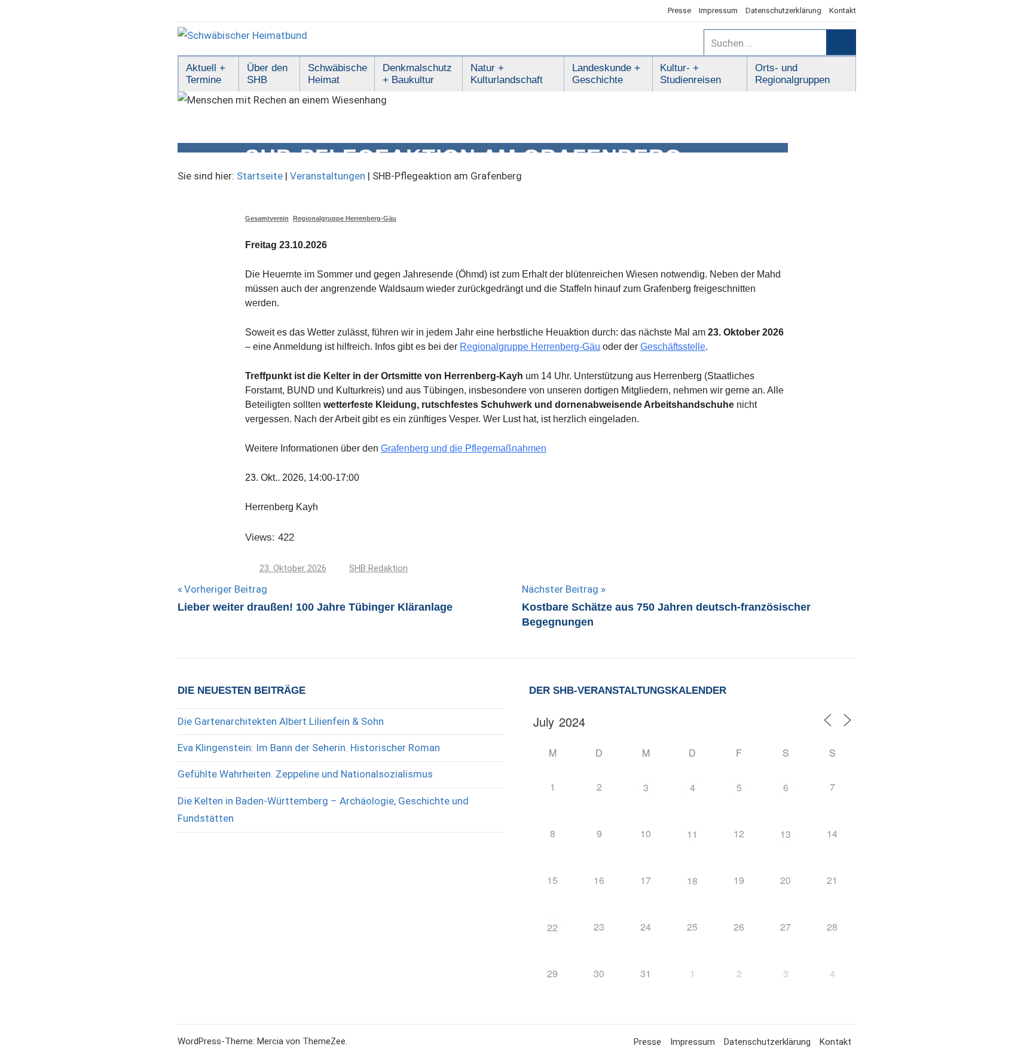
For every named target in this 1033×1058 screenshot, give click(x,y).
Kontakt (842, 10)
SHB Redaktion (378, 568)
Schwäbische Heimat (337, 74)
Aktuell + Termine (205, 74)
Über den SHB (267, 74)
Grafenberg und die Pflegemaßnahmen (463, 448)
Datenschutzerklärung (783, 10)
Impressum (718, 10)
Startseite (260, 176)
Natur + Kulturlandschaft (506, 74)
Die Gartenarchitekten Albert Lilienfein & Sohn (281, 721)
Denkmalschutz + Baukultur (417, 74)
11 (692, 834)
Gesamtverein (267, 218)
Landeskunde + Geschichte (606, 74)
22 (552, 927)
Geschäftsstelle (672, 347)
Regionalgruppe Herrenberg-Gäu (344, 218)
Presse (679, 10)
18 (692, 881)
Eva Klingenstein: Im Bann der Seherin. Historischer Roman (309, 748)
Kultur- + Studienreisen (690, 74)
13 (785, 834)
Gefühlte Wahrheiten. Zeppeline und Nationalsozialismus (305, 774)
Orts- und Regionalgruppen (792, 74)
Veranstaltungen (327, 176)
